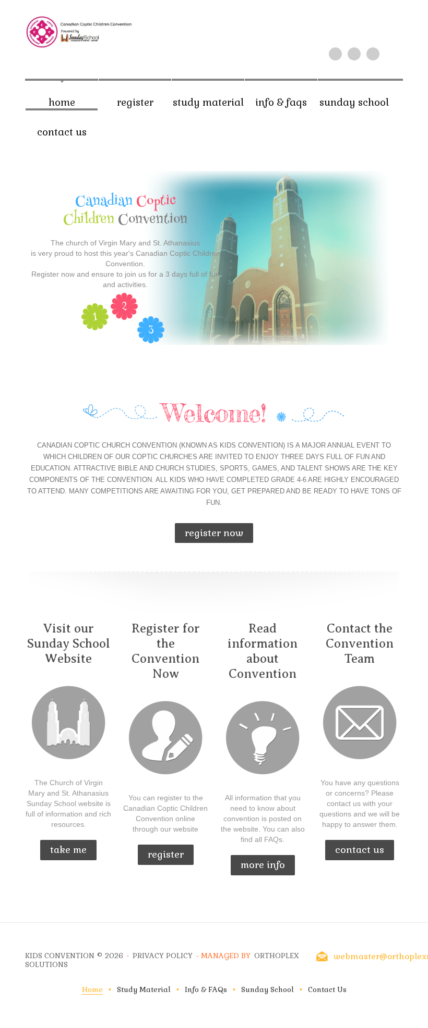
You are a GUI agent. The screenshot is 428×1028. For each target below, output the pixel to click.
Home (62, 102)
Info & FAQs (281, 102)
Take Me (68, 850)
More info (263, 865)
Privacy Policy (163, 955)
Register (135, 102)
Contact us (359, 850)
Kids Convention (59, 955)
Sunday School (354, 102)
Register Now (214, 533)
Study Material (208, 102)
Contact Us (62, 132)
